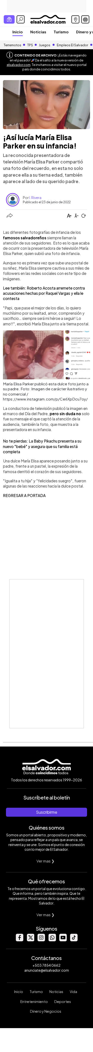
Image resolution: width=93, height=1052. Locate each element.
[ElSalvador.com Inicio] (48, 18)
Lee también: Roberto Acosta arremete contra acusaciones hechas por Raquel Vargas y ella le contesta (44, 293)
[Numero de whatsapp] (52, 940)
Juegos (44, 45)
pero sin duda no (65, 413)
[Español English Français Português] (85, 19)
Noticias (38, 31)
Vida (73, 991)
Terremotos (12, 45)
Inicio (17, 31)
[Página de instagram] (41, 940)
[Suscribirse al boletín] (9, 19)
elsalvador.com (19, 65)
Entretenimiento (34, 1001)
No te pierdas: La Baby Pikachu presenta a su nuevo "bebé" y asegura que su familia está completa (42, 446)
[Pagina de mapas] (75, 19)
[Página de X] (30, 940)
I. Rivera (35, 197)
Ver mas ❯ (45, 860)
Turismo (61, 31)
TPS (30, 45)
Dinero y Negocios (45, 1011)
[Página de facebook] (19, 940)
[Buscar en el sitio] (21, 19)
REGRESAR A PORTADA (24, 495)
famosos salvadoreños (24, 237)
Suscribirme (46, 812)
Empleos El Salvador (72, 45)
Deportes (62, 1001)
